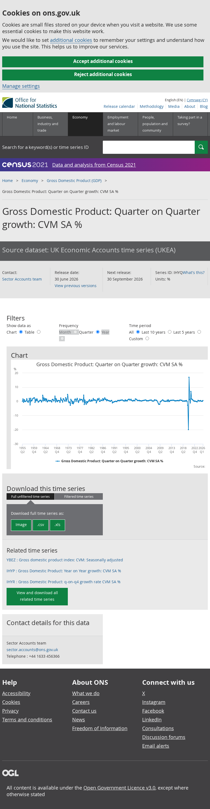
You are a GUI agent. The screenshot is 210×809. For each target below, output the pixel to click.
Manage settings (21, 86)
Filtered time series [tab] (79, 496)
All (132, 332)
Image (21, 524)
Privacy (10, 710)
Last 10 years (154, 332)
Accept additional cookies (103, 61)
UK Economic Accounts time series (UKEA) (113, 249)
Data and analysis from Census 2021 (94, 164)
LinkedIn (152, 719)
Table (30, 332)
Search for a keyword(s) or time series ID (45, 147)
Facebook (153, 710)
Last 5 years (184, 332)
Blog (204, 106)
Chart (12, 332)
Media (174, 106)
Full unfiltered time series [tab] (30, 496)
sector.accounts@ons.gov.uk (32, 649)
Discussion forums (163, 737)
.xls (57, 524)
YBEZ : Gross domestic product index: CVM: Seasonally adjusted (65, 559)
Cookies (11, 702)
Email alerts (155, 745)
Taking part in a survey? (189, 120)
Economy (30, 180)
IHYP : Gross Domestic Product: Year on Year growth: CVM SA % (64, 570)
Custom (136, 338)
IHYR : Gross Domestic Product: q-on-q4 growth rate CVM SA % (64, 581)
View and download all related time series (37, 596)
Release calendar (119, 106)
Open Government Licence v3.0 (119, 787)
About (189, 106)
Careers (81, 702)
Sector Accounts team (22, 279)
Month (65, 332)
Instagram (153, 702)
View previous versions (76, 285)
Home (12, 117)
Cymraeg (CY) (197, 100)
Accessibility (16, 693)
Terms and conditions (27, 719)
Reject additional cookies (103, 74)
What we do (86, 693)
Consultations (158, 728)
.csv (40, 524)
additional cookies (71, 40)
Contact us (84, 710)
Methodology (152, 106)
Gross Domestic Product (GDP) (74, 180)
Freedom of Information (99, 728)
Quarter (87, 332)
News (78, 719)
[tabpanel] (55, 519)
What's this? (194, 272)
